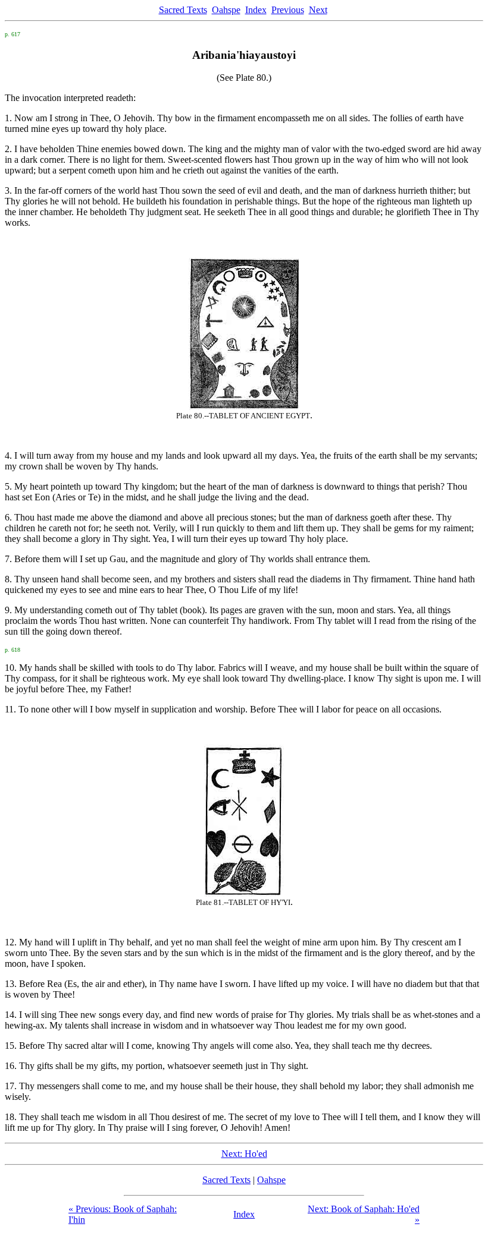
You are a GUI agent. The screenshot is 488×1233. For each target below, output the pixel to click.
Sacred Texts (183, 10)
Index (256, 10)
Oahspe (226, 10)
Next (318, 10)
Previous (287, 10)
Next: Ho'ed (244, 1154)
